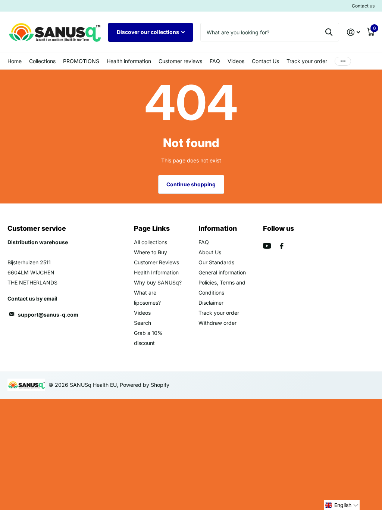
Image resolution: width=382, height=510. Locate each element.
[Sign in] (353, 32)
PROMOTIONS (81, 61)
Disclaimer (210, 302)
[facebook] (282, 246)
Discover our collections (148, 32)
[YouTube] (267, 246)
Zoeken (329, 32)
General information (222, 272)
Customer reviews (180, 61)
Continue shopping (191, 184)
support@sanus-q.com (48, 314)
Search (142, 323)
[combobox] (269, 32)
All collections (42, 61)
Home (14, 61)
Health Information (156, 272)
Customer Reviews (156, 262)
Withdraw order (217, 323)
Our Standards (216, 262)
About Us (209, 252)
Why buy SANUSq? (158, 282)
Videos (236, 61)
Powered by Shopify (144, 385)
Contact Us (265, 61)
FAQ (215, 61)
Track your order (306, 61)
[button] (342, 505)
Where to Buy (150, 252)
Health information (129, 61)
